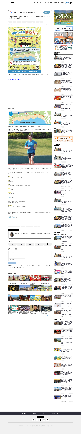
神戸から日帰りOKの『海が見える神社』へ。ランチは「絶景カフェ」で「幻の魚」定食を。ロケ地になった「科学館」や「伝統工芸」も (66, 239)
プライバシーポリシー (50, 425)
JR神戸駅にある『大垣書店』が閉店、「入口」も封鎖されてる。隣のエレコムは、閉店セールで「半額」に (67, 157)
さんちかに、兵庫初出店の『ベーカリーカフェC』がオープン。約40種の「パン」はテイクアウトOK (66, 82)
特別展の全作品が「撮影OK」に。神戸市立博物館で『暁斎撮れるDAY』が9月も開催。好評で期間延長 (66, 90)
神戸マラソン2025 (11, 217)
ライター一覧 (47, 236)
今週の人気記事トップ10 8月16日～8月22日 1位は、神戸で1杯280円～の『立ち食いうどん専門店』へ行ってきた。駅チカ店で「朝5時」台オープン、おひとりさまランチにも (67, 183)
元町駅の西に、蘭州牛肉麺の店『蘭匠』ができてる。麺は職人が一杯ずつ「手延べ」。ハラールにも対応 (66, 131)
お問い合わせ (32, 425)
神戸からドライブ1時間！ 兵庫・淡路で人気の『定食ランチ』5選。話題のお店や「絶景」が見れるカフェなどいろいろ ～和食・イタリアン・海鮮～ (66, 209)
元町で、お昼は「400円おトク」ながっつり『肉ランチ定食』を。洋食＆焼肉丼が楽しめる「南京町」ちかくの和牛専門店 (66, 66)
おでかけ (55, 2)
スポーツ (38, 21)
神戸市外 (15, 21)
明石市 (34, 21)
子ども (42, 21)
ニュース (41, 2)
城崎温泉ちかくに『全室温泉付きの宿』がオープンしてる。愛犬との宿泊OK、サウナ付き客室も (66, 247)
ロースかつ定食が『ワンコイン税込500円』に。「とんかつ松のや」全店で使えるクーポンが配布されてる (67, 272)
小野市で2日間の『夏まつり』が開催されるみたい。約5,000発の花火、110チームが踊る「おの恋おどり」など (66, 226)
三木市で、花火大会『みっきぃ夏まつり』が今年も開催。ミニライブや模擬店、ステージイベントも (66, 192)
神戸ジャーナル (40, 426)
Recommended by (44, 315)
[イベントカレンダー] (63, 31)
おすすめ (62, 2)
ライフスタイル (50, 2)
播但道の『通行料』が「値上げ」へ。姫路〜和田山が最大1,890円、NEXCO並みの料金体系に (66, 297)
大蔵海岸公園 (19, 21)
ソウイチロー (50, 24)
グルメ (38, 2)
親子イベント (24, 21)
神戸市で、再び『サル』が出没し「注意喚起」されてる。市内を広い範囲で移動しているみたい (66, 74)
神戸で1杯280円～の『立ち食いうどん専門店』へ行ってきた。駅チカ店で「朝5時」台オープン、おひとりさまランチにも (67, 149)
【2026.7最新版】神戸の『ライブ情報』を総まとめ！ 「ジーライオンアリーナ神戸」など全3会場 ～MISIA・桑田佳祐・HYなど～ (66, 288)
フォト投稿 (34, 413)
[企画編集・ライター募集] (63, 37)
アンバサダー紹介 (55, 413)
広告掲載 (38, 425)
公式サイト (10, 197)
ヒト (45, 2)
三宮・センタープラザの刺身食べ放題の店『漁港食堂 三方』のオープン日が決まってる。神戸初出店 (67, 263)
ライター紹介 (44, 413)
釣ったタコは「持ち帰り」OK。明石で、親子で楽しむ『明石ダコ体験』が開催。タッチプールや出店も (67, 166)
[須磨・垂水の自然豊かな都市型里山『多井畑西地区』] (63, 25)
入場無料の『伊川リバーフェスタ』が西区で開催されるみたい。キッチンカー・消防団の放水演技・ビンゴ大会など (66, 106)
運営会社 (43, 425)
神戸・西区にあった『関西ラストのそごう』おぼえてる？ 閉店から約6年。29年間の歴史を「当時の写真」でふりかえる (66, 312)
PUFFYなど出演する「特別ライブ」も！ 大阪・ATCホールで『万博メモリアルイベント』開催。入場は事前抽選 (66, 122)
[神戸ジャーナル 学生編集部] (63, 50)
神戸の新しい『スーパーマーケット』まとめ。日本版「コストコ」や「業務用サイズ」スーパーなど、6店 (66, 200)
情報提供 (24, 413)
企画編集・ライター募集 (23, 425)
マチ (58, 2)
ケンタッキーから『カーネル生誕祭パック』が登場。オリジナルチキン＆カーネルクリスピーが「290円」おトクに (66, 98)
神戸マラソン (30, 21)
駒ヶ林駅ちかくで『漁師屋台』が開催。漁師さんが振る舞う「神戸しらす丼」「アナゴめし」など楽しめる (66, 114)
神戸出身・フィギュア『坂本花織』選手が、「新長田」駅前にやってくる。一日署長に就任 (66, 305)
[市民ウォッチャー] (63, 44)
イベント (34, 2)
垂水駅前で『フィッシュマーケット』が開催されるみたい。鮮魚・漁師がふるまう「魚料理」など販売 (66, 57)
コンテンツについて (59, 425)
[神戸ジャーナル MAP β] (63, 142)
